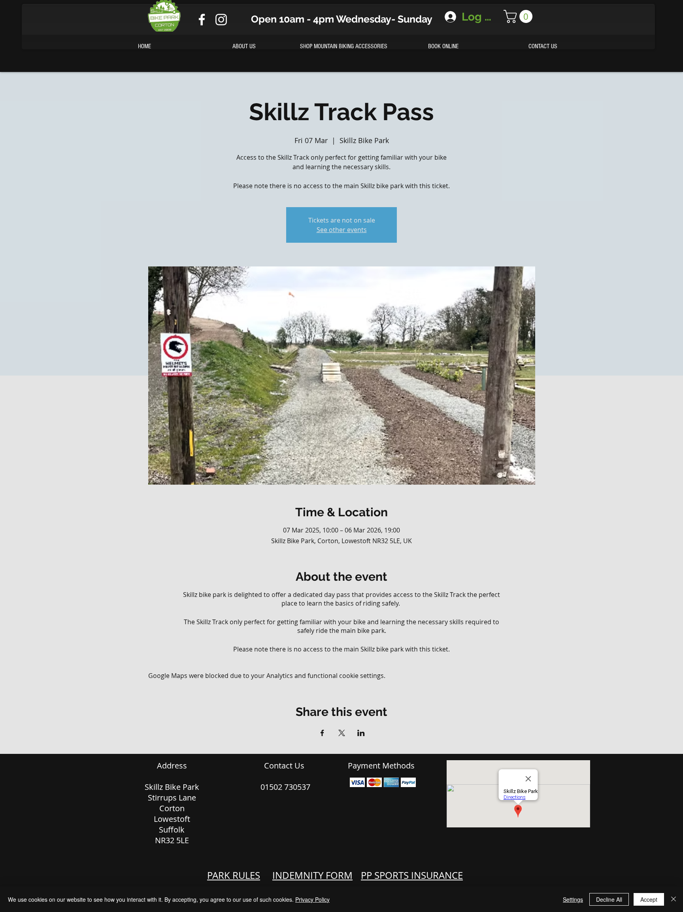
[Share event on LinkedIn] (361, 733)
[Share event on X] (341, 733)
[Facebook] (201, 19)
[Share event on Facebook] (322, 733)
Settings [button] (573, 899)
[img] (357, 782)
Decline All (609, 899)
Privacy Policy (312, 899)
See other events (342, 229)
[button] (520, 16)
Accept (648, 899)
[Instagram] (221, 19)
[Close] (673, 899)
